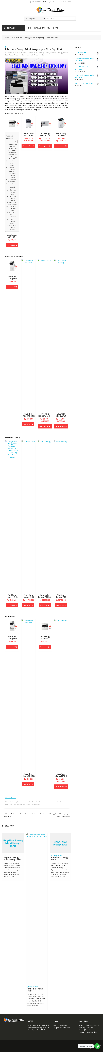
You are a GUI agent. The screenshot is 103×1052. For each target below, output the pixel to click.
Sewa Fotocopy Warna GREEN (12, 149)
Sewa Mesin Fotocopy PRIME (12, 163)
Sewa (36, 987)
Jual (6, 47)
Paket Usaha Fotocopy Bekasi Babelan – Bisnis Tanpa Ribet (19, 815)
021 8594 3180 (65, 1028)
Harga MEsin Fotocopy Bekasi (39, 53)
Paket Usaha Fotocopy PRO (12, 203)
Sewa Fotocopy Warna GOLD (12, 145)
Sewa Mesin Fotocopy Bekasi (35, 55)
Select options (27, 146)
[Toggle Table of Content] (14, 141)
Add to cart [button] (11, 245)
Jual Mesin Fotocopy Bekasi (59, 53)
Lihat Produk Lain (10, 798)
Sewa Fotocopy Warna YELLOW (12, 154)
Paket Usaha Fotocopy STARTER (12, 186)
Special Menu (11, 28)
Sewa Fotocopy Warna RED (12, 158)
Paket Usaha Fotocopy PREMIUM (12, 198)
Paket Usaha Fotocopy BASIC (12, 192)
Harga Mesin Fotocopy (42, 28)
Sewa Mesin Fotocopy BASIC (12, 181)
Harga (32, 987)
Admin (24, 53)
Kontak (55, 28)
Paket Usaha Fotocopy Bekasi (15, 55)
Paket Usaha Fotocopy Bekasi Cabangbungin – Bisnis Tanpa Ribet (55, 815)
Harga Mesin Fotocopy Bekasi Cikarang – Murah (13, 843)
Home (29, 28)
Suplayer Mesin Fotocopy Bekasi (60, 843)
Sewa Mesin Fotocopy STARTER (12, 175)
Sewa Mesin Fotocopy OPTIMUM (12, 169)
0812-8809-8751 (63, 1025)
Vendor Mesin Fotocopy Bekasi (35, 989)
